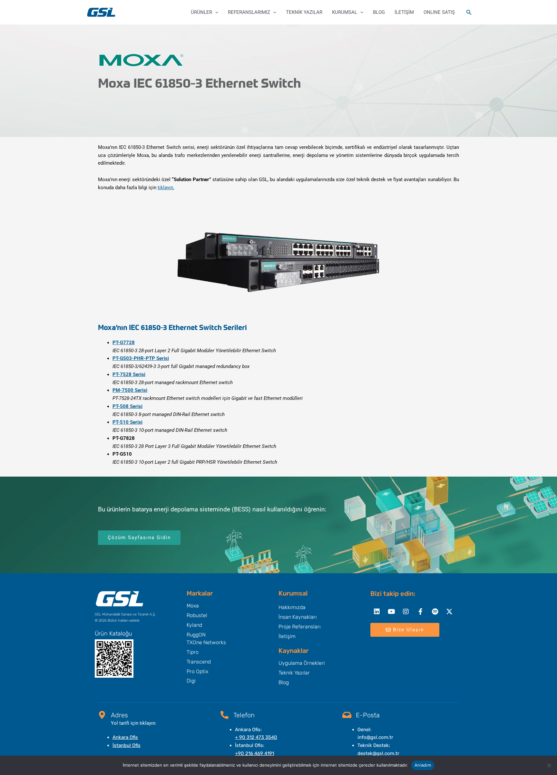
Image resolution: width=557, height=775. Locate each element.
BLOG (379, 12)
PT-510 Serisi (127, 422)
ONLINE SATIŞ (439, 12)
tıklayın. (166, 187)
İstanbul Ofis (126, 745)
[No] (549, 765)
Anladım (423, 765)
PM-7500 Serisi (129, 390)
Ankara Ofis (125, 737)
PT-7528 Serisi (128, 374)
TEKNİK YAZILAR (304, 12)
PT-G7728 (123, 342)
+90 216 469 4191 (254, 753)
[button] (215, 12)
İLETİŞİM (404, 12)
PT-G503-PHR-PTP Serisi (140, 358)
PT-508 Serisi (127, 406)
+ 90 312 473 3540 (256, 737)
